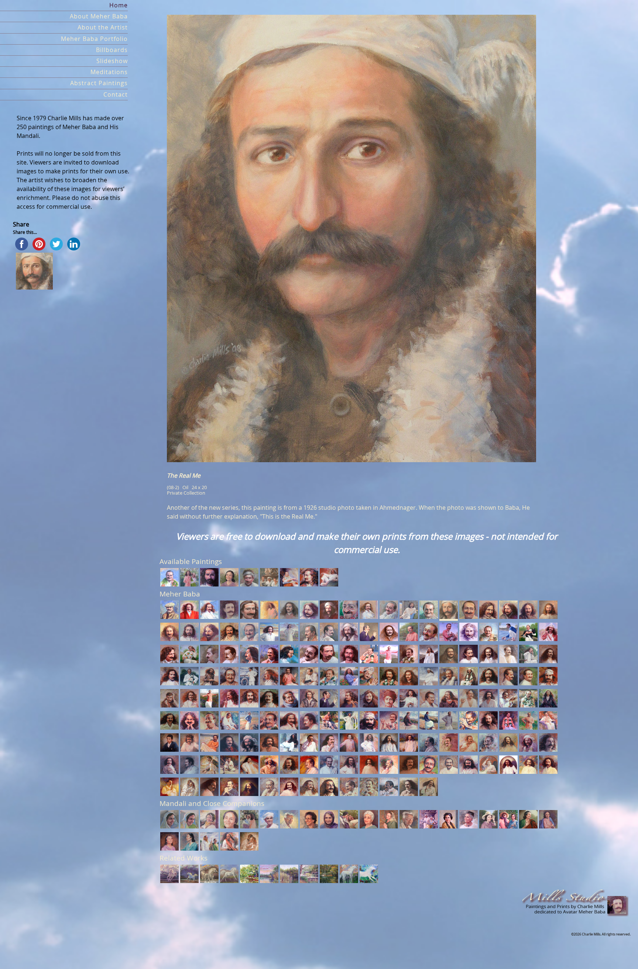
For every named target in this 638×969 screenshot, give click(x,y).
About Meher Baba (99, 16)
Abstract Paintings (99, 83)
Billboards (112, 49)
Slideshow (112, 61)
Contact (115, 94)
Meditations (109, 72)
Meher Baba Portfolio (94, 38)
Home (118, 5)
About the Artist (103, 27)
